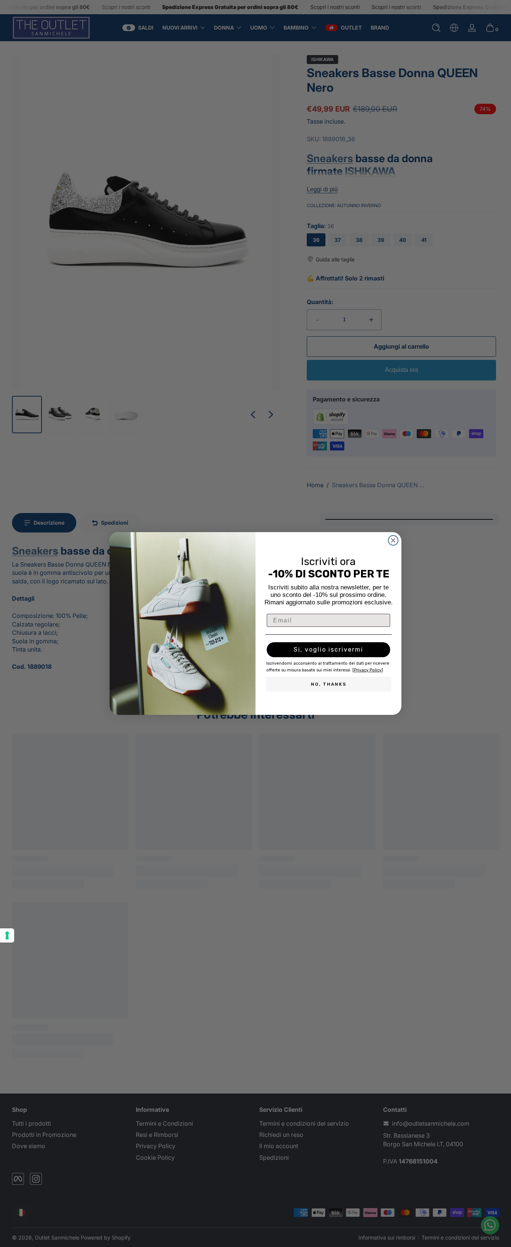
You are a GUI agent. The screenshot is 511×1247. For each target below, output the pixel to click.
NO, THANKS (328, 684)
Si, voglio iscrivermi (328, 649)
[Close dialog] (393, 540)
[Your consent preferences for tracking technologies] (7, 935)
